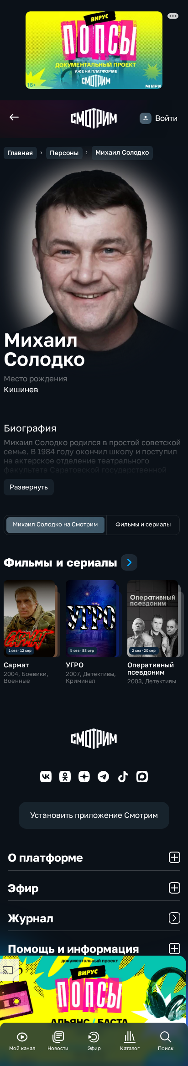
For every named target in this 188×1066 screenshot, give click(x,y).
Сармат (16, 665)
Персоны (64, 152)
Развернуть (29, 487)
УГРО (75, 665)
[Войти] (145, 118)
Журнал (30, 918)
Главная (20, 152)
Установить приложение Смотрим (94, 815)
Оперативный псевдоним (150, 668)
